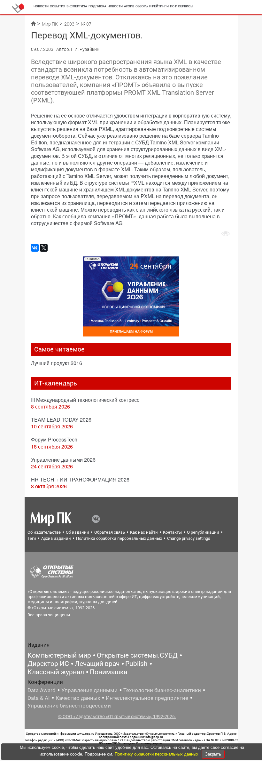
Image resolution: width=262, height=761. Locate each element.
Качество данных (78, 698)
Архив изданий (56, 538)
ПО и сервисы (181, 6)
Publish (136, 664)
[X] (44, 248)
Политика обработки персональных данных (119, 538)
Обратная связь (109, 532)
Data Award (41, 690)
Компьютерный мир (59, 655)
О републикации (203, 532)
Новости (41, 6)
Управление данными (89, 690)
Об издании (77, 532)
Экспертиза (76, 6)
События (57, 6)
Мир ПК (50, 24)
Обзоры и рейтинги (152, 6)
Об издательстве (44, 532)
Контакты (172, 532)
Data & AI (38, 698)
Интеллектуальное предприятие (147, 698)
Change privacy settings (188, 538)
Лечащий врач (97, 664)
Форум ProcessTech (54, 439)
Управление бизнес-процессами (69, 705)
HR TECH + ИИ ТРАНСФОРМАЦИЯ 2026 (80, 479)
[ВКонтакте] (35, 248)
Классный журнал (55, 672)
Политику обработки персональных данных (157, 754)
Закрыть (213, 754)
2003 (69, 24)
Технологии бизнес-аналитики (162, 690)
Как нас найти (144, 532)
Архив (129, 6)
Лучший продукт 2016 (56, 363)
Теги (31, 538)
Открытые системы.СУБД (137, 655)
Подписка (97, 6)
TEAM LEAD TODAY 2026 (61, 419)
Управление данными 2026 (63, 459)
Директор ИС (48, 664)
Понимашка (108, 672)
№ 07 (86, 24)
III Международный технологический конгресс (85, 399)
